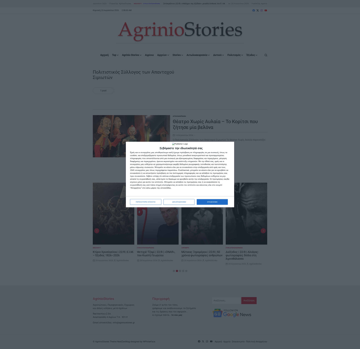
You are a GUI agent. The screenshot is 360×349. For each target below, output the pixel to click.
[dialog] (180, 174)
